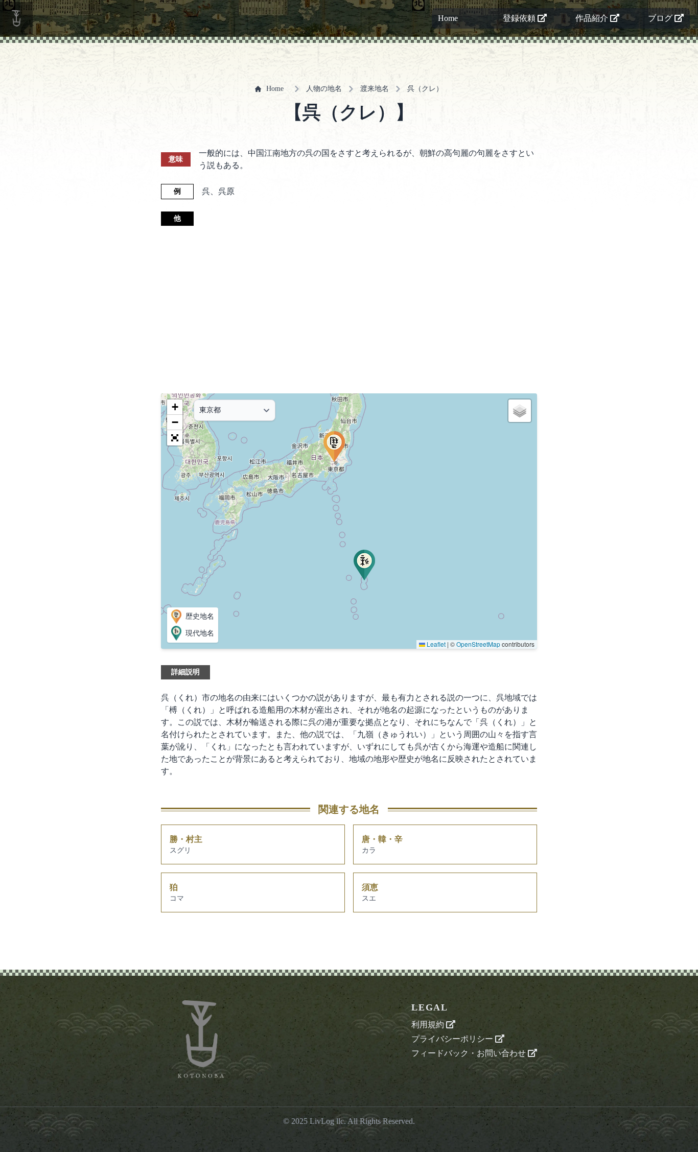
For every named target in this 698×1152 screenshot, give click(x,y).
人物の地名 (324, 88)
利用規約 (428, 1024)
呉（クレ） (425, 88)
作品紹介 (592, 18)
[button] (364, 565)
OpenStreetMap (478, 644)
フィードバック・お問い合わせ (469, 1053)
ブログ (661, 18)
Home (448, 18)
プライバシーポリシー (453, 1039)
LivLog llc (327, 1121)
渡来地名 (374, 88)
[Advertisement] (349, 309)
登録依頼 (520, 18)
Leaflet (435, 644)
